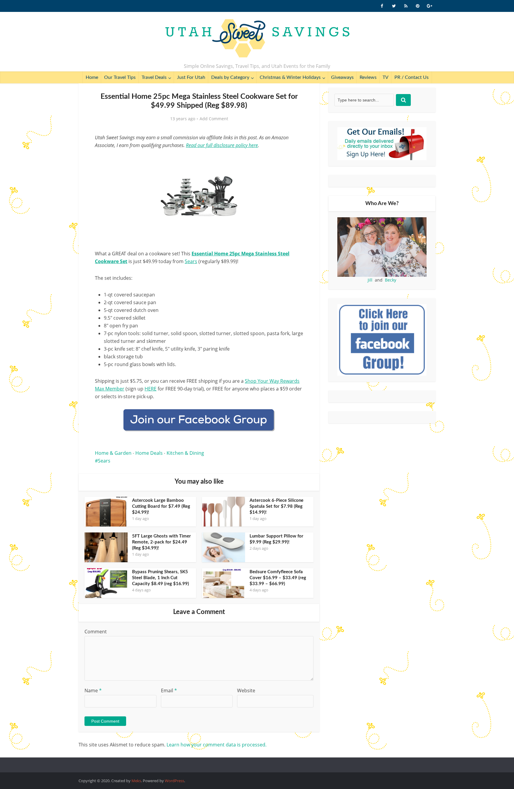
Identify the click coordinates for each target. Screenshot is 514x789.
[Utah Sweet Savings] (257, 38)
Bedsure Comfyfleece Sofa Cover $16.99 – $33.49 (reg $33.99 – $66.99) (278, 578)
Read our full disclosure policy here (222, 145)
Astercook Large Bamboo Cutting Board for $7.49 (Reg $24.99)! (161, 506)
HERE (150, 388)
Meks (136, 780)
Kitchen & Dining (185, 453)
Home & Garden (113, 453)
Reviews (368, 77)
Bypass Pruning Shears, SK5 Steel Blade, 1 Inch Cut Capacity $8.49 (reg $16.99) (160, 578)
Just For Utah (191, 77)
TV (385, 77)
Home (92, 77)
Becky (390, 280)
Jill (370, 280)
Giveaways (342, 77)
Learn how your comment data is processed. (217, 744)
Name (93, 690)
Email (169, 690)
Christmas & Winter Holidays (290, 77)
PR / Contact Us (411, 77)
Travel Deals (154, 77)
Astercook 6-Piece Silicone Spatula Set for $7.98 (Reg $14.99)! (276, 506)
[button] (294, 160)
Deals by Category (230, 77)
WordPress (174, 780)
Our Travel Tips (120, 77)
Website (246, 690)
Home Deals (149, 453)
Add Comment (214, 118)
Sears (191, 261)
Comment (95, 631)
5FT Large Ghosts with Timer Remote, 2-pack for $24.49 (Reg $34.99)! (161, 542)
